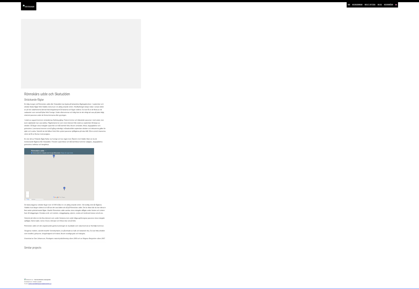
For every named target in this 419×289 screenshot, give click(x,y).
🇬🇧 (396, 4)
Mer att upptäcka (370, 4)
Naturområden (388, 4)
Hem (349, 4)
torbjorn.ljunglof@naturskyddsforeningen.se (39, 283)
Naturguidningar (357, 4)
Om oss (380, 4)
